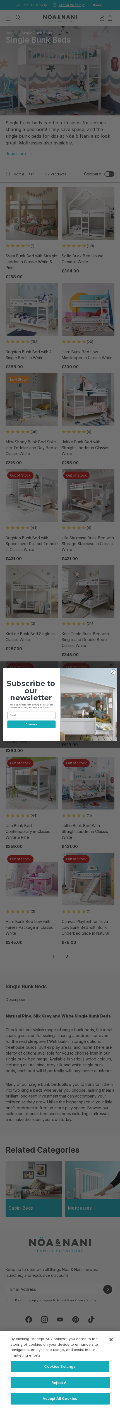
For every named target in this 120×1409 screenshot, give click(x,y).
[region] (60, 1370)
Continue (31, 724)
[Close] (111, 1339)
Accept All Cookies (60, 1398)
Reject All (60, 1382)
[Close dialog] (113, 671)
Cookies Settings (60, 1366)
